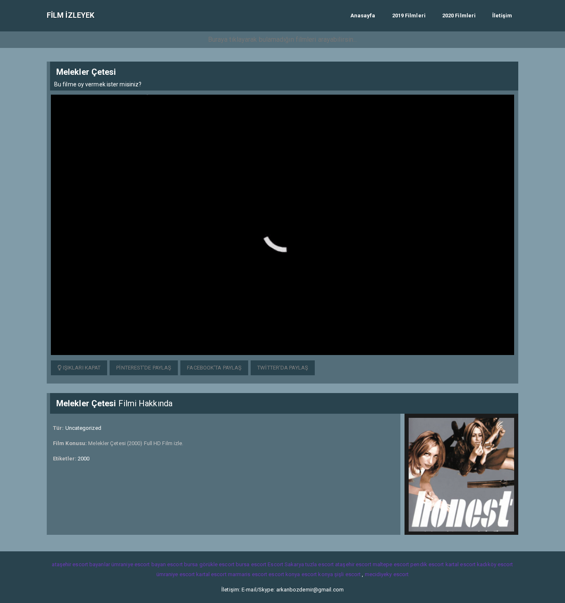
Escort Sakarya (286, 564)
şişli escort (347, 574)
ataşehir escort (353, 564)
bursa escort (251, 564)
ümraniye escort (175, 574)
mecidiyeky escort (387, 574)
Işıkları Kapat (81, 368)
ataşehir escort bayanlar (81, 564)
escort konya (284, 574)
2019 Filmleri (409, 15)
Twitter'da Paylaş (282, 368)
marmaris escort (248, 574)
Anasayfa (363, 15)
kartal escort (460, 564)
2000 (83, 458)
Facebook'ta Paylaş (214, 368)
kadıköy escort (495, 564)
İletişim (502, 15)
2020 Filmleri (459, 15)
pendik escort (427, 564)
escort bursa (182, 564)
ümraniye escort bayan (138, 564)
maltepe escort (391, 564)
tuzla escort (319, 564)
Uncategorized (83, 428)
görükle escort (217, 564)
